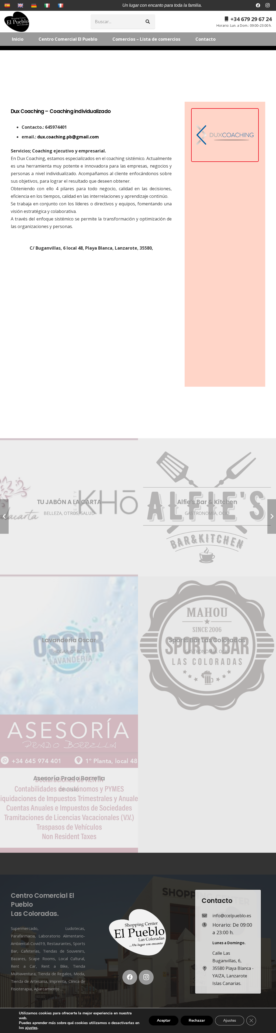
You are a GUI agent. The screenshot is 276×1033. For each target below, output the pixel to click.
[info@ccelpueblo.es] (207, 915)
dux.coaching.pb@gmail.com (68, 137)
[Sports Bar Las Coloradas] (207, 645)
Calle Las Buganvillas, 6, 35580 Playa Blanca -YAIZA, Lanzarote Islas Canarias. (233, 968)
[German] (34, 5)
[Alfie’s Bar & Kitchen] (207, 507)
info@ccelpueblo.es (231, 916)
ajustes (31, 1027)
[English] (21, 5)
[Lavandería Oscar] (69, 645)
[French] (61, 5)
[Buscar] (147, 21)
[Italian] (47, 5)
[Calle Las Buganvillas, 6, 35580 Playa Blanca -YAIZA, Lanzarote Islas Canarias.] (207, 968)
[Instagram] (267, 5)
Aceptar (163, 1020)
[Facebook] (258, 5)
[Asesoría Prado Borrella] (69, 784)
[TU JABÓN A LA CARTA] (69, 507)
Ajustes (229, 1020)
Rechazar (197, 1020)
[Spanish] (8, 5)
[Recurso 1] (16, 22)
